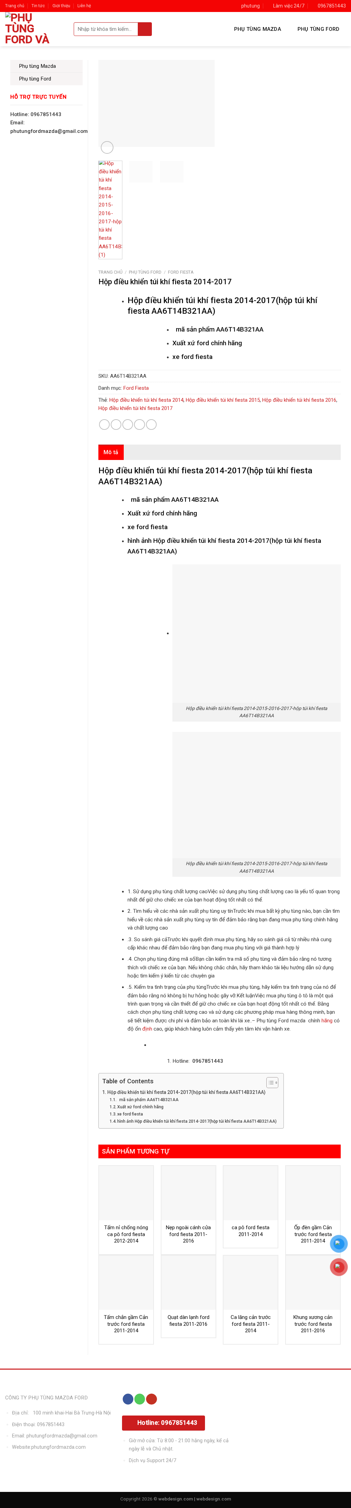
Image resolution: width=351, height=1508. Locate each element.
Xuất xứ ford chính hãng (140, 1107)
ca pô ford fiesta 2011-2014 (250, 1230)
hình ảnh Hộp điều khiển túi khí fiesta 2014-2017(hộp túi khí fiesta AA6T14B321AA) (197, 1121)
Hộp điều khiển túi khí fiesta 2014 (146, 400)
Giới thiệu (61, 5)
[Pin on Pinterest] (139, 424)
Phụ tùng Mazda (257, 29)
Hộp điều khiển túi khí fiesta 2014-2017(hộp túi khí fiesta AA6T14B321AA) (186, 1092)
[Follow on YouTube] (151, 1399)
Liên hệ (84, 5)
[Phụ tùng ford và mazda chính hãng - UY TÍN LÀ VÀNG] (34, 29)
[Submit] (145, 29)
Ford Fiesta (181, 272)
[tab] (111, 452)
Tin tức (38, 5)
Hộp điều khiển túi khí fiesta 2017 (135, 408)
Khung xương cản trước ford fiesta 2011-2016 (312, 1324)
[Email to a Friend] (127, 424)
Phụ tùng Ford (319, 29)
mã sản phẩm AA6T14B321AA (148, 1099)
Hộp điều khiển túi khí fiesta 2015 (223, 400)
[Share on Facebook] (104, 424)
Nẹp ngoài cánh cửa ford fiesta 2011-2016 (188, 1234)
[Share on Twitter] (116, 424)
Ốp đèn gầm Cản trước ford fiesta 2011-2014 (313, 1234)
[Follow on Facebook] (128, 1399)
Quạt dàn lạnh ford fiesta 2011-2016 (188, 1320)
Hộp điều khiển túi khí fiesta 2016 (299, 400)
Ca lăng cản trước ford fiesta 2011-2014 (251, 1324)
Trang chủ (14, 5)
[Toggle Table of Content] (269, 1082)
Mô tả (111, 452)
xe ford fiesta (130, 1114)
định (146, 1029)
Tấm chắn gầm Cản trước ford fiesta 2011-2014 (126, 1324)
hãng (327, 1021)
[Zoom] (107, 147)
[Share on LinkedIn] (151, 424)
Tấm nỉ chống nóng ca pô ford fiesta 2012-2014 (126, 1234)
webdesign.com (213, 1498)
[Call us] (139, 1399)
